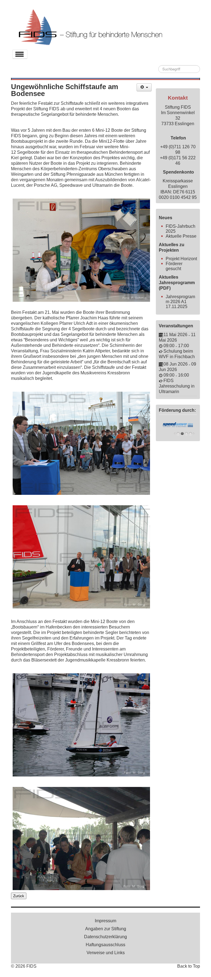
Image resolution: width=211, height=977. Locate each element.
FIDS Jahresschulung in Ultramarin (177, 386)
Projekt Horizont (181, 258)
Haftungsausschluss (105, 944)
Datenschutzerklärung (105, 936)
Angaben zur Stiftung (105, 928)
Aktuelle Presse (181, 236)
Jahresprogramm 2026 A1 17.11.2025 (180, 301)
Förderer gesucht (174, 266)
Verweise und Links (106, 952)
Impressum (105, 920)
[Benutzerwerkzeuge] (144, 87)
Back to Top (188, 966)
